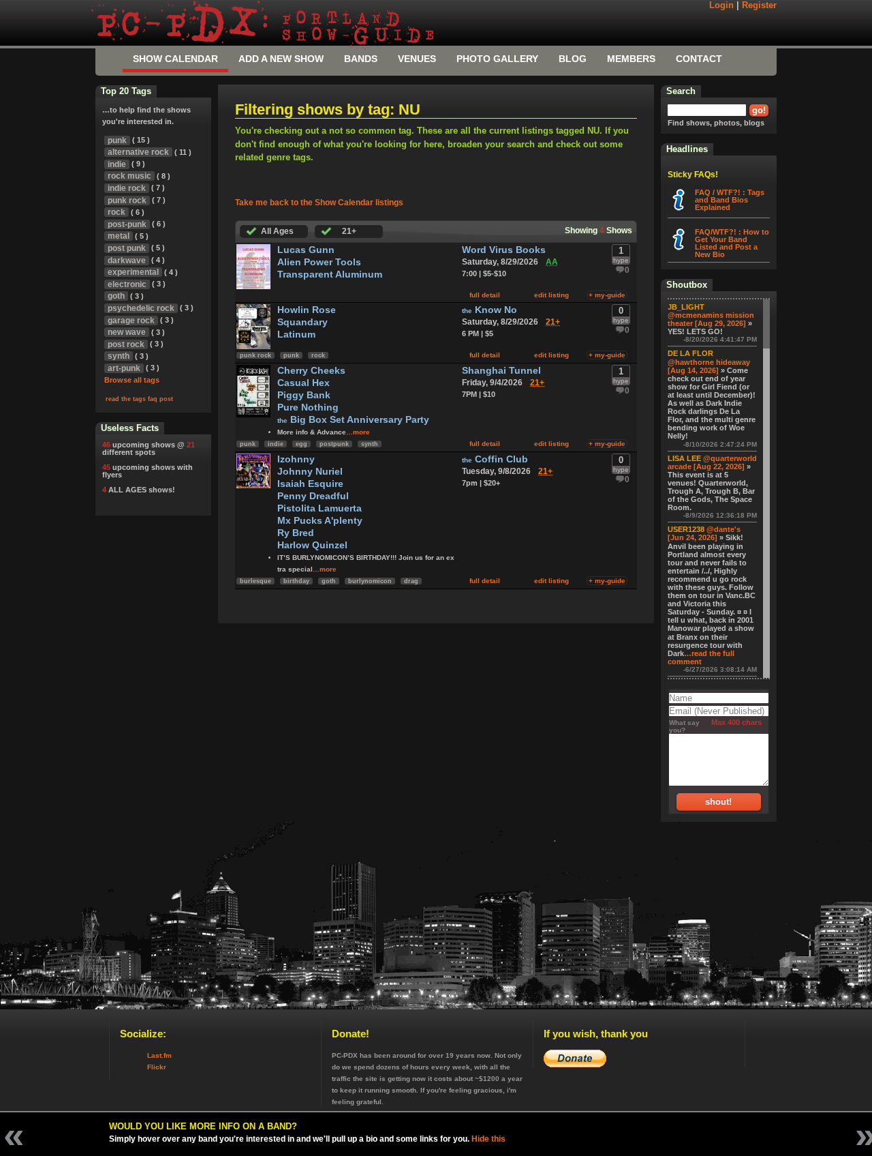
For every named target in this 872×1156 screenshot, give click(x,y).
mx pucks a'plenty (319, 521)
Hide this (488, 1139)
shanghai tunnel (501, 371)
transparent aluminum (329, 274)
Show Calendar (175, 58)
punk (291, 355)
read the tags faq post (139, 399)
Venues (417, 58)
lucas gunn (305, 250)
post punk (127, 248)
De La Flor (690, 353)
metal (118, 236)
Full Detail (484, 295)
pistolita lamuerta (319, 508)
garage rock (131, 320)
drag (411, 581)
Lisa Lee (684, 458)
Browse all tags (131, 380)
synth (369, 444)
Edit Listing (551, 295)
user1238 (686, 529)
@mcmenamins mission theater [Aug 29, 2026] (711, 319)
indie (275, 444)
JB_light (686, 307)
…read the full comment (701, 657)
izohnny (296, 459)
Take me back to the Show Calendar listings (319, 202)
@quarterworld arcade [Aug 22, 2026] (712, 462)
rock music (129, 176)
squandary (302, 322)
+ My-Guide (607, 295)
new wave (127, 332)
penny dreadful (313, 496)
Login (721, 5)
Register (759, 5)
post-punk (127, 224)
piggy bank (303, 395)
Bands (360, 58)
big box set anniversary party (353, 420)
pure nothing (308, 407)
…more (358, 432)
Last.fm (159, 1055)
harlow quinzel (312, 545)
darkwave (127, 260)
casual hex (303, 383)
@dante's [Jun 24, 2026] (704, 533)
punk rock (255, 355)
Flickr (156, 1067)
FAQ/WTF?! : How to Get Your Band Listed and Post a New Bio (732, 243)
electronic (127, 284)
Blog (573, 58)
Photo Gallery (497, 58)
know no (489, 310)
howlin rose (306, 310)
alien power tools (319, 262)
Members (631, 58)
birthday (296, 581)
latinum (296, 334)
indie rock (127, 188)
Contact (699, 58)
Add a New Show (281, 58)
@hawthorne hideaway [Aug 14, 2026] (709, 366)
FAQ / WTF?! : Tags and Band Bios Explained (729, 199)
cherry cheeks (311, 371)
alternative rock (138, 152)
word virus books (504, 250)
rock (318, 355)
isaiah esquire (310, 484)
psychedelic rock (141, 308)
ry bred (295, 533)
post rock (126, 344)
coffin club (495, 459)
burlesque (255, 581)
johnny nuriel (310, 471)
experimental (133, 272)
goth (329, 581)
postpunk (334, 444)
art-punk (124, 368)
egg (301, 444)
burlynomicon (370, 581)
